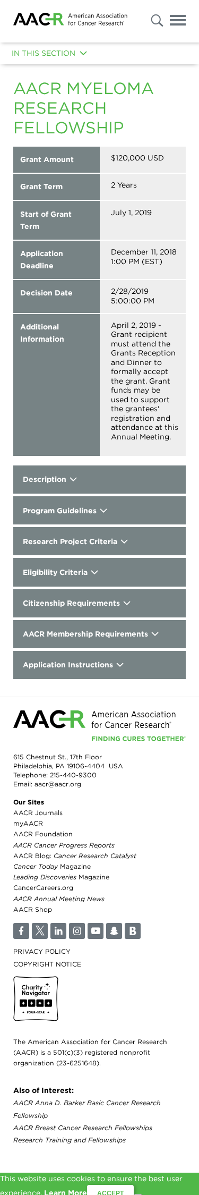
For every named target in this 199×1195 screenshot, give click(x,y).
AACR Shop (32, 909)
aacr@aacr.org (57, 784)
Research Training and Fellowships (69, 1140)
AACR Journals (38, 813)
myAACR (28, 823)
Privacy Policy (42, 951)
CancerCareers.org (43, 888)
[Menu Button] (178, 22)
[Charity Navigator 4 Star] (35, 998)
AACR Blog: (74, 856)
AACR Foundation (43, 834)
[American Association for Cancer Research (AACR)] (70, 21)
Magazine (52, 866)
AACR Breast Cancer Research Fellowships (82, 1128)
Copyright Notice (47, 964)
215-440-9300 (73, 775)
